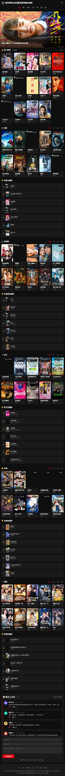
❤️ (10, 707)
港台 (62, 355)
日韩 (58, 355)
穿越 (58, 581)
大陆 (54, 355)
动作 (54, 128)
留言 (46, 7)
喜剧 (58, 128)
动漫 (37, 7)
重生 (54, 581)
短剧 (41, 7)
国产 (54, 241)
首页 (19, 7)
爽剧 (62, 581)
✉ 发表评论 (8, 756)
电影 (23, 7)
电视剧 (28, 7)
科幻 (62, 128)
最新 (50, 128)
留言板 (45, 767)
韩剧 (58, 241)
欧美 (62, 241)
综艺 (33, 7)
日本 (58, 468)
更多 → (62, 50)
